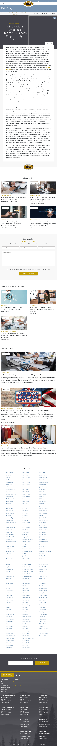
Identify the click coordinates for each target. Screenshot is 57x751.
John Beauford (43, 529)
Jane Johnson (42, 484)
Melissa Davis (9, 645)
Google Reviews (17, 685)
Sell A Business (4, 305)
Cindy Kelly (8, 544)
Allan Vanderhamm (10, 480)
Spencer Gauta (43, 595)
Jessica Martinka (43, 518)
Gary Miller (25, 529)
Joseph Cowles (43, 539)
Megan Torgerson (10, 638)
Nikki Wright (25, 590)
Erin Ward (25, 520)
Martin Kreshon (10, 633)
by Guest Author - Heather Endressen (9, 201)
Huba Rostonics (26, 549)
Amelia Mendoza (10, 482)
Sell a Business (4, 683)
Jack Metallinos (26, 558)
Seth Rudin (42, 586)
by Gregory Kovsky (14, 39)
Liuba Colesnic (9, 600)
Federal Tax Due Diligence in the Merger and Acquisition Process (23, 375)
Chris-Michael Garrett (11, 537)
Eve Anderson (26, 525)
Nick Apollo (25, 588)
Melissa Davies (9, 643)
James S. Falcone (43, 482)
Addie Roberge (9, 472)
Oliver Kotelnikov (26, 593)
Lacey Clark (8, 578)
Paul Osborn (25, 612)
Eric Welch (25, 513)
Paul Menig (25, 609)
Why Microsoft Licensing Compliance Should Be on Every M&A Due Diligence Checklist (42, 199)
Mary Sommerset (10, 635)
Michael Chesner (26, 564)
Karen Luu (42, 553)
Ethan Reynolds (26, 522)
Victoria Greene (43, 621)
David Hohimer (26, 480)
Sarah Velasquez (43, 578)
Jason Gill (41, 491)
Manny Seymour (10, 614)
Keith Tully (42, 558)
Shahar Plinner (43, 588)
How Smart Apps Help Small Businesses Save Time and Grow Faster (24, 448)
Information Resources (14, 23)
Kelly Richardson (10, 567)
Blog (7, 12)
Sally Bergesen (43, 576)
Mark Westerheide (10, 631)
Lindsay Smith (9, 590)
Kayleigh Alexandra (44, 556)
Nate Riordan (25, 578)
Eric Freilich (25, 508)
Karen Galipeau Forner (45, 551)
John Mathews (43, 537)
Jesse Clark (42, 515)
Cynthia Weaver (10, 551)
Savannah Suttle (43, 581)
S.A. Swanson (42, 571)
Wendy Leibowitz (43, 633)
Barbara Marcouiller (11, 494)
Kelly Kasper (9, 564)
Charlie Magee (9, 532)
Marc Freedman (10, 619)
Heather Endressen (27, 539)
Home (2, 12)
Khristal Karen (9, 569)
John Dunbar (42, 532)
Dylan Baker (25, 501)
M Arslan (8, 607)
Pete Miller (25, 614)
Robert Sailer (25, 633)
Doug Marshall (26, 496)
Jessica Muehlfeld (43, 520)
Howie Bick (25, 546)
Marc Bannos (9, 616)
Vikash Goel (42, 624)
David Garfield (26, 477)
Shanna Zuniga (43, 590)
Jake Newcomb (43, 475)
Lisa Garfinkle (9, 597)
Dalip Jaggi (8, 553)
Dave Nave (8, 556)
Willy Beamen (42, 635)
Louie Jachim (9, 602)
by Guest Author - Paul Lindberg (37, 203)
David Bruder (25, 472)
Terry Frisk (42, 605)
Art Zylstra (8, 491)
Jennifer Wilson (43, 510)
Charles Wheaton (10, 527)
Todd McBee (42, 609)
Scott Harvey (42, 583)
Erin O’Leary (25, 515)
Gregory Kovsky (26, 537)
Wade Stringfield (43, 631)
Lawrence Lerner (10, 586)
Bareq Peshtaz (9, 496)
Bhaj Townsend (10, 499)
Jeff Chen (41, 496)
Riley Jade (24, 626)
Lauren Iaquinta (10, 581)
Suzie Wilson (42, 602)
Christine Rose (9, 539)
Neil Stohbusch (26, 581)
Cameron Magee (10, 518)
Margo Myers (9, 621)
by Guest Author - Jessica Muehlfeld (9, 227)
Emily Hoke (25, 506)
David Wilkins (25, 491)
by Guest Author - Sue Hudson (8, 458)
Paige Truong (26, 595)
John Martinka (43, 534)
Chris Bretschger (10, 534)
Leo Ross (8, 588)
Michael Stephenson (27, 569)
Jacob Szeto (42, 472)
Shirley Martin (43, 593)
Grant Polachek (26, 534)
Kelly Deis (8, 562)
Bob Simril (8, 506)
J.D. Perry (24, 553)
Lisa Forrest (9, 595)
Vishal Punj (42, 626)
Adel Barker (9, 475)
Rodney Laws (42, 562)
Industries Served (5, 687)
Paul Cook (25, 602)
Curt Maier (8, 549)
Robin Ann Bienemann (28, 638)
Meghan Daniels (10, 640)
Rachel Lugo (25, 619)
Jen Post (41, 503)
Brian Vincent (9, 510)
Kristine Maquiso (10, 576)
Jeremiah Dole (43, 513)
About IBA (3, 691)
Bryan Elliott (9, 515)
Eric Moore (25, 510)
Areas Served (4, 689)
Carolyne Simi (9, 520)
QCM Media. (45, 744)
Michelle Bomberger (27, 571)
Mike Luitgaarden (27, 576)
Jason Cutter (42, 489)
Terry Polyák (42, 607)
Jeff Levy (41, 499)
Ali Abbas (8, 477)
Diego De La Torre (27, 494)
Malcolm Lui (9, 612)
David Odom (25, 487)
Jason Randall (42, 494)
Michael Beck (25, 562)
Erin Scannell (25, 518)
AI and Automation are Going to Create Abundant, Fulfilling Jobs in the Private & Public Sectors (43, 223)
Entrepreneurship (5, 372)
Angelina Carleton (10, 489)
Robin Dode (25, 640)
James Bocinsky (43, 477)
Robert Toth (25, 635)
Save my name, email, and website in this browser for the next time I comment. (29, 269)
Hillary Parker (26, 544)
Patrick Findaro (26, 597)
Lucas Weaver (9, 605)
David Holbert (26, 482)
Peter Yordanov (26, 616)
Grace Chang (25, 532)
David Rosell (25, 489)
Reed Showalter (26, 624)
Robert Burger (26, 631)
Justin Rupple (42, 546)
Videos (14, 683)
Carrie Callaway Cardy (11, 522)
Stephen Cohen (43, 597)
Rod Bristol (25, 645)
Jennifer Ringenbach (44, 506)
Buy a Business (33, 305)
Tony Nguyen (43, 612)
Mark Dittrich (9, 626)
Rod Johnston (26, 647)
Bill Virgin (8, 503)
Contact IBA (7, 675)
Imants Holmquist (27, 551)
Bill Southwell (9, 501)
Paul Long (25, 607)
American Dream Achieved (7, 408)
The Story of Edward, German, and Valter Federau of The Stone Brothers (25, 410)
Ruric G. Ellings (43, 569)
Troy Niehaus (43, 614)
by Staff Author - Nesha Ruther (8, 422)
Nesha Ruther (26, 583)
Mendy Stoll (9, 647)
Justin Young (42, 549)
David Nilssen (26, 484)
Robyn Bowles (26, 643)
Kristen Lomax (9, 574)
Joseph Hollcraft (43, 541)
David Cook (25, 475)
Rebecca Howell (26, 621)
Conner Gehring (10, 546)
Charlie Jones (9, 529)
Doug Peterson (26, 499)
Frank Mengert (26, 527)
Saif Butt (41, 574)
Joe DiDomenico (43, 527)
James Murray (43, 480)
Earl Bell (24, 503)
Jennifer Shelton (43, 508)
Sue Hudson (42, 600)
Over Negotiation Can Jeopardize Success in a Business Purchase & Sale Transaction (14, 335)
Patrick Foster (26, 600)
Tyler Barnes (42, 619)
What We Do (4, 681)
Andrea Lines (9, 484)
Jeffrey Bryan (42, 501)
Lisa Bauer (8, 593)
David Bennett (9, 558)
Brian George (9, 508)
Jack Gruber (25, 556)
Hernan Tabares (26, 541)
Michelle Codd (26, 574)
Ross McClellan (43, 567)
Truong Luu (42, 616)
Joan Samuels (42, 522)
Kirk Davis (8, 571)
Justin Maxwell (43, 544)
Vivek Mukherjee (43, 628)
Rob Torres (25, 628)
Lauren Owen (9, 583)
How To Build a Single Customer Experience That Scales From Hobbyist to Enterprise (12, 223)
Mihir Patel (8, 609)
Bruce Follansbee (10, 513)
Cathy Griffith (9, 525)
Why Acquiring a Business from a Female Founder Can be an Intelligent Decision (42, 309)
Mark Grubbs (9, 628)
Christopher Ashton (11, 541)
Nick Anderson (26, 586)
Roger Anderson (43, 564)
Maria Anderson (10, 624)
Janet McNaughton (44, 487)
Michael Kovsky (26, 567)
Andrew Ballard (9, 487)
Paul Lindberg (26, 605)
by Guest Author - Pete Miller (7, 385)
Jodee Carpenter (43, 525)
